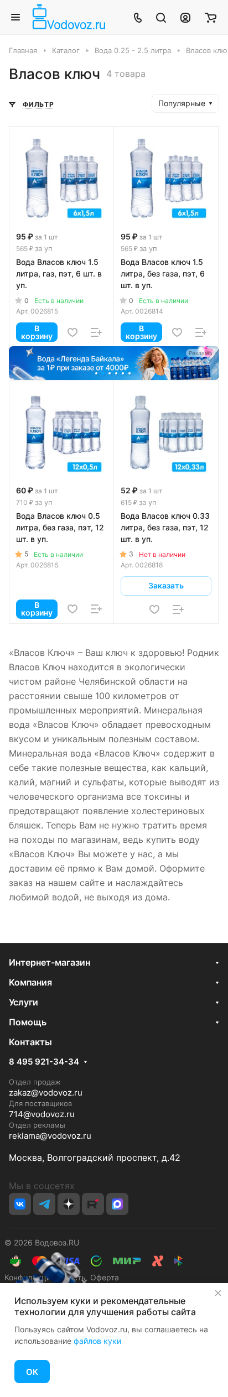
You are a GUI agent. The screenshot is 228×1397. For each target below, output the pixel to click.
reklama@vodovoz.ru (50, 1135)
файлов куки (97, 1341)
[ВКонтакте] (20, 1204)
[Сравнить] (96, 332)
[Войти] (185, 17)
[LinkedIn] (117, 1204)
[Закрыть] (218, 1293)
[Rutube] (93, 1204)
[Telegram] (44, 1204)
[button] (97, 374)
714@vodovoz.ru (42, 1114)
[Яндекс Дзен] (69, 1204)
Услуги (23, 1002)
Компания (30, 982)
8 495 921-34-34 (44, 1062)
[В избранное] (72, 332)
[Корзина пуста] (210, 17)
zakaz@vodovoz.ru (45, 1092)
